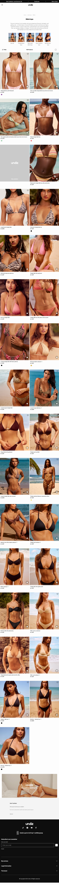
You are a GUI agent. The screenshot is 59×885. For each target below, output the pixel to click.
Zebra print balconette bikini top (7, 273)
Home (25, 15)
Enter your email (4, 842)
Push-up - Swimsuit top (5, 765)
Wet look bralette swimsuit (35, 361)
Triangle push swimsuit (35, 542)
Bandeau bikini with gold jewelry (7, 630)
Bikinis (34, 15)
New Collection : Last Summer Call (14, 1)
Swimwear (30, 15)
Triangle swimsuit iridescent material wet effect (39, 496)
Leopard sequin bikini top (35, 407)
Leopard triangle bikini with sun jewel (8, 496)
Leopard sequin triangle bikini (6, 407)
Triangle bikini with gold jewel (36, 273)
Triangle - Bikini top (4, 719)
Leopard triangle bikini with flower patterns (9, 361)
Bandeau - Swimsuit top (35, 719)
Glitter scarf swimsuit (34, 675)
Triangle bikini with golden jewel (36, 586)
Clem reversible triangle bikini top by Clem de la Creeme (41, 90)
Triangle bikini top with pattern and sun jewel (39, 317)
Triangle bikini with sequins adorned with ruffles (10, 674)
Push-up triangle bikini (5, 317)
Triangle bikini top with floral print (7, 90)
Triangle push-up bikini (34, 452)
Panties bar (36, 1)
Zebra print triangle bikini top (36, 227)
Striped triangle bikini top (35, 136)
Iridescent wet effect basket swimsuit (8, 542)
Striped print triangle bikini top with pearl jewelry (40, 183)
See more (11, 813)
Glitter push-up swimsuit (35, 630)
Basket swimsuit (4, 586)
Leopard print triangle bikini (6, 227)
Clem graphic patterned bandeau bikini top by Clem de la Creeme (14, 136)
